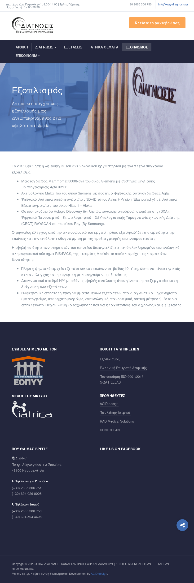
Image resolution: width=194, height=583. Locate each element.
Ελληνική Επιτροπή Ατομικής (123, 367)
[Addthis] (182, 525)
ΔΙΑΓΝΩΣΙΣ (44, 47)
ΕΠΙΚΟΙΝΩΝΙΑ (26, 55)
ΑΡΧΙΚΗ (22, 47)
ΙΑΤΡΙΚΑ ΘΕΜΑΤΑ (104, 47)
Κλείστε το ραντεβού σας (157, 22)
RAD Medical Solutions (117, 421)
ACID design (109, 403)
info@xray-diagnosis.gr (173, 4)
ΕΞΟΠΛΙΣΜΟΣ (137, 47)
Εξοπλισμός (110, 359)
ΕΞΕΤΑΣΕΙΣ (73, 47)
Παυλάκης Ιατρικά (115, 412)
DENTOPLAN (110, 430)
